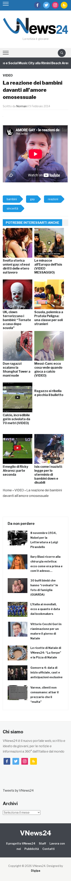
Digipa (35, 870)
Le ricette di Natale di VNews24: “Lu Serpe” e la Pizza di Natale (45, 652)
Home (7, 490)
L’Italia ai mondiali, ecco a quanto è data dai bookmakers (45, 609)
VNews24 (35, 833)
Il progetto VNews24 (20, 843)
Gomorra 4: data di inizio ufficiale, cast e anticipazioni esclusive (46, 672)
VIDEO (8, 75)
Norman (21, 106)
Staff (42, 843)
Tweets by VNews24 (18, 790)
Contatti (48, 848)
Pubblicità (31, 848)
